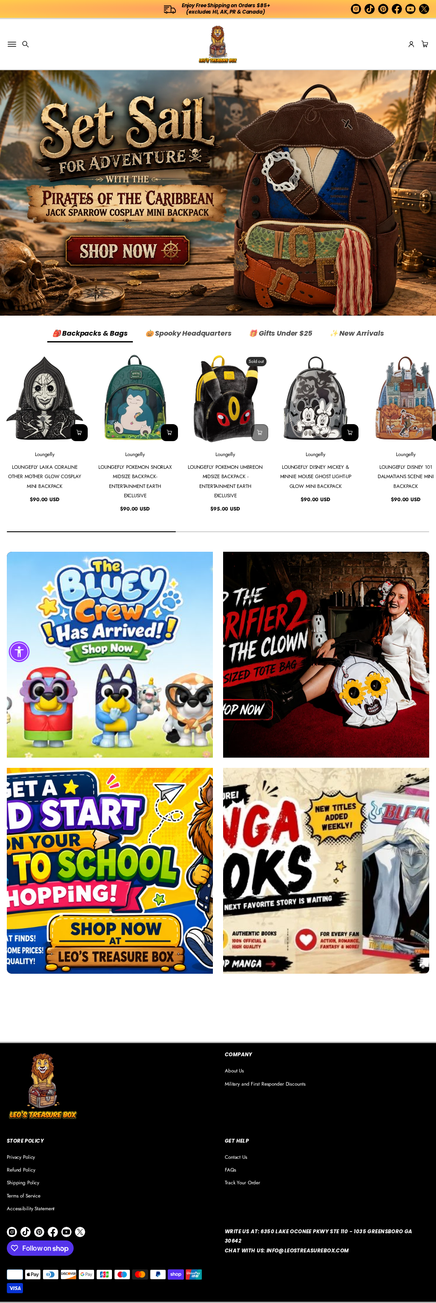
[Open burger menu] (12, 44)
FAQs (230, 1169)
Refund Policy (21, 1169)
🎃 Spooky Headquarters (188, 333)
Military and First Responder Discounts (265, 1083)
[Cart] (423, 44)
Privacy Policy (21, 1156)
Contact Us (236, 1156)
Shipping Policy (23, 1182)
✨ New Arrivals (357, 333)
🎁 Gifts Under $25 (280, 333)
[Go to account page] (411, 44)
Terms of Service (23, 1195)
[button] (25, 44)
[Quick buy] (79, 432)
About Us (234, 1070)
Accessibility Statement (30, 1208)
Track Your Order (242, 1182)
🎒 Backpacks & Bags (90, 333)
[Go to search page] (25, 44)
